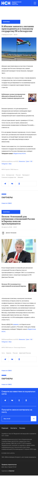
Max (10, 164)
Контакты (14, 428)
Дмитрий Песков (25, 353)
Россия (18, 175)
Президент (26, 175)
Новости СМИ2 (7, 203)
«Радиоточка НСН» (19, 153)
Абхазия (20, 177)
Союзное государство (9, 177)
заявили (16, 324)
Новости (22, 161)
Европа (8, 353)
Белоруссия (10, 175)
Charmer (11, 471)
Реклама (22, 428)
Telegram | (5, 164)
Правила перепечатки (9, 464)
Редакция (5, 428)
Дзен (27, 161)
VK (31, 161)
